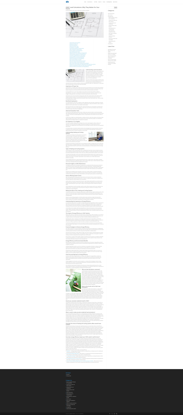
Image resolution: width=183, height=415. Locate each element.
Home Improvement (111, 13)
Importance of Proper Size (74, 43)
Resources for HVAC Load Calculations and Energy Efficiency (79, 66)
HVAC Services (110, 15)
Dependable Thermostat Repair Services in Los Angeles (112, 50)
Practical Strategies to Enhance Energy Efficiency (77, 56)
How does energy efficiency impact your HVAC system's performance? (81, 65)
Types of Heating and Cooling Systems (76, 49)
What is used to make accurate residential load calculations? (79, 63)
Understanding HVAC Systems (71, 408)
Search (116, 7)
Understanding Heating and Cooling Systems (77, 48)
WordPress (81, 413)
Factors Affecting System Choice (75, 51)
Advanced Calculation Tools (74, 46)
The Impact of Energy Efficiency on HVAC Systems (77, 55)
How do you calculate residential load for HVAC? (77, 62)
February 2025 (68, 375)
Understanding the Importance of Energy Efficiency (78, 54)
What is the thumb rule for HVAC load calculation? (78, 60)
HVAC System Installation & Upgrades (83, 10)
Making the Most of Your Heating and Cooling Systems (78, 52)
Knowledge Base (110, 16)
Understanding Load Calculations (75, 42)
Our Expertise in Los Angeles (74, 47)
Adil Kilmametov (69, 10)
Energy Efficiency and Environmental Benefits (77, 57)
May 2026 (67, 374)
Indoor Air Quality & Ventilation (71, 403)
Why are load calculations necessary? (75, 59)
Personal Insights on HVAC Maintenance (76, 50)
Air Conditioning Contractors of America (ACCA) (73, 358)
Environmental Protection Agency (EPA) (72, 353)
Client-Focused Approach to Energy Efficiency (77, 58)
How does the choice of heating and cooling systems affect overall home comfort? (83, 64)
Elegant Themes (72, 413)
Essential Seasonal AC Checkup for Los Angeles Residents (112, 63)
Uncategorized (110, 43)
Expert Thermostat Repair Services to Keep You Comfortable (112, 57)
